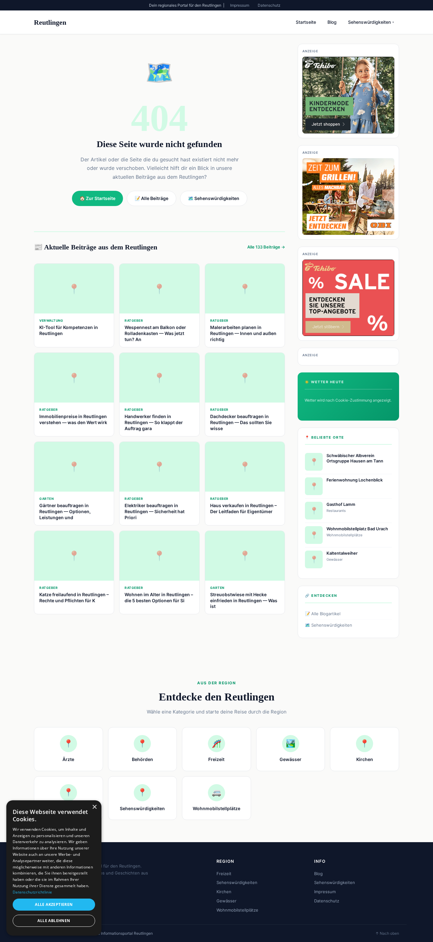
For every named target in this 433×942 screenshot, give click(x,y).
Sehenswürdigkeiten (371, 22)
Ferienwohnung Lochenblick (354, 479)
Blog (332, 22)
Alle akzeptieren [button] (54, 904)
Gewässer (226, 900)
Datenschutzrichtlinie (32, 892)
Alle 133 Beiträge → (266, 246)
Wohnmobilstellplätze (237, 910)
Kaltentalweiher (342, 553)
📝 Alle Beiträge (151, 198)
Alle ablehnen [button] (53, 920)
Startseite (306, 22)
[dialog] (53, 868)
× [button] (94, 807)
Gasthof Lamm (340, 504)
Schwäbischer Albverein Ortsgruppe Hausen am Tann (354, 458)
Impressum (239, 5)
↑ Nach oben (387, 933)
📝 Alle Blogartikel (322, 613)
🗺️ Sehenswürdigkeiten (328, 625)
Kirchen (224, 891)
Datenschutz (269, 5)
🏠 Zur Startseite (97, 198)
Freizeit (224, 873)
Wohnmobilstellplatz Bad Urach (357, 528)
